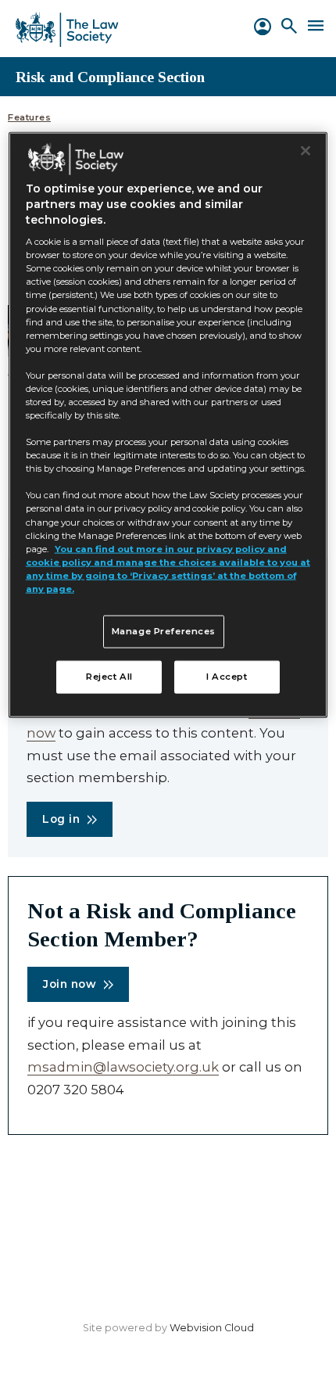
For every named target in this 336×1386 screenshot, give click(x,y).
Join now (69, 984)
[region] (168, 424)
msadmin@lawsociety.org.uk (123, 1067)
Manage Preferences (164, 631)
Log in (61, 819)
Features (29, 118)
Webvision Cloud (212, 1328)
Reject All (109, 675)
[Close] (305, 150)
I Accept (227, 675)
